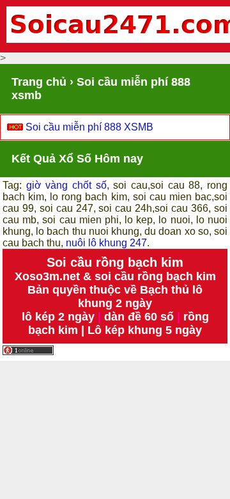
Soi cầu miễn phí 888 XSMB (89, 127)
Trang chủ (39, 81)
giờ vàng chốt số (66, 185)
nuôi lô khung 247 (106, 242)
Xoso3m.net (47, 276)
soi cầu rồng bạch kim (155, 276)
